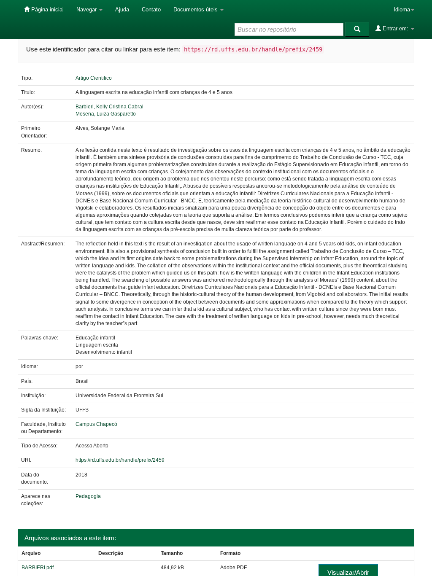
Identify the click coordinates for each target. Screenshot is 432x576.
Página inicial (47, 9)
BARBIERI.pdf (38, 568)
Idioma (402, 9)
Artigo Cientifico (94, 78)
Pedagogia (88, 496)
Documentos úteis (196, 9)
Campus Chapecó (96, 424)
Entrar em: (395, 28)
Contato (151, 9)
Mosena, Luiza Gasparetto (106, 114)
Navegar (87, 9)
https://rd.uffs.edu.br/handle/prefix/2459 (120, 460)
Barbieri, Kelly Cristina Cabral (109, 107)
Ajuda (122, 9)
